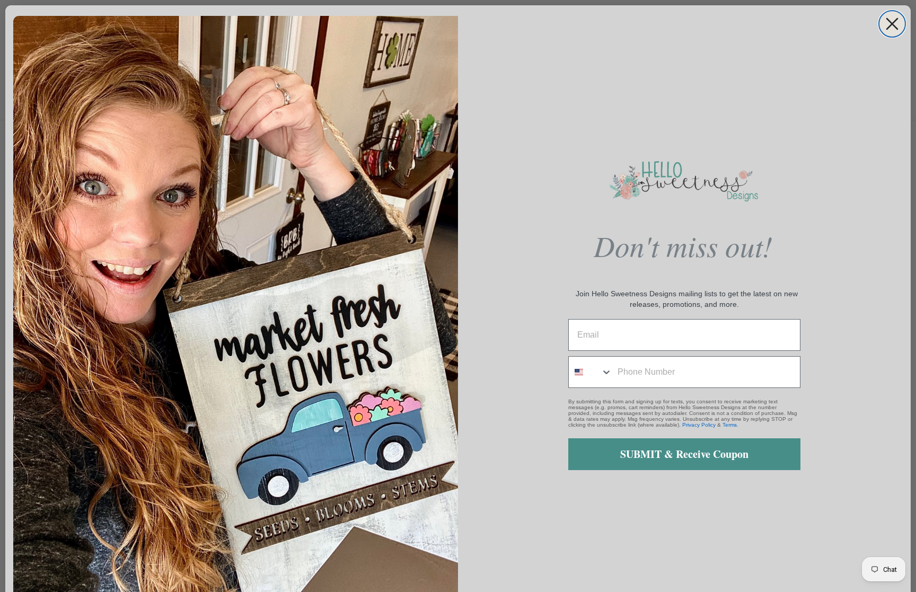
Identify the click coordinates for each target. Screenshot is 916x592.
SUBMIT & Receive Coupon (684, 454)
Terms (730, 425)
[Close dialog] (892, 24)
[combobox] (590, 372)
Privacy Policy (699, 425)
